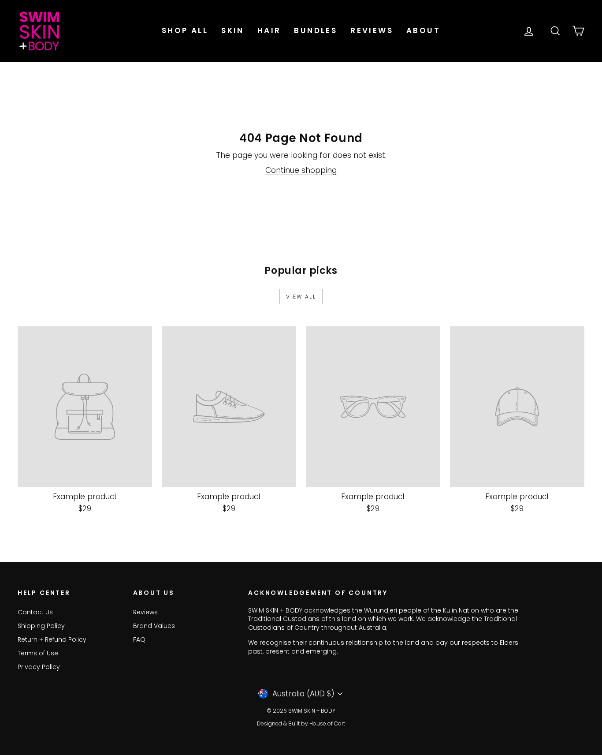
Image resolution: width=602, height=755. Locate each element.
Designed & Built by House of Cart (301, 723)
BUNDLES (315, 30)
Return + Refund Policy (52, 639)
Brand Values (154, 625)
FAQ (139, 639)
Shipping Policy (41, 625)
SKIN (232, 30)
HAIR (269, 30)
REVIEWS (371, 30)
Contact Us (35, 612)
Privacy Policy (39, 666)
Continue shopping (301, 170)
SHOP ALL (185, 30)
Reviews (145, 612)
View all (301, 296)
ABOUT (423, 30)
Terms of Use (38, 653)
